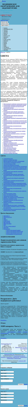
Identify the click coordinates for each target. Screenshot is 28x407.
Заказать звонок (4, 23)
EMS (4, 218)
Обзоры (5, 34)
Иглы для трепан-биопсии (9, 148)
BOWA (5, 42)
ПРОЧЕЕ (5, 50)
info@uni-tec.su (8, 351)
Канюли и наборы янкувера (10, 160)
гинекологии (9, 357)
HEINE (5, 43)
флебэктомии (17, 358)
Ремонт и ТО (6, 35)
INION (5, 38)
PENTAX (5, 40)
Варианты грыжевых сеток (10, 142)
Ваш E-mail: (4, 373)
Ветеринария (6, 229)
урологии (3, 357)
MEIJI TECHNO (7, 223)
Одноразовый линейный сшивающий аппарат (14, 105)
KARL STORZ (7, 39)
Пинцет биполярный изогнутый (14, 232)
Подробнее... (4, 320)
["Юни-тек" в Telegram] (20, 348)
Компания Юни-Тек (6, 343)
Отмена (25, 384)
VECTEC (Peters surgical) (9, 226)
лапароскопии (23, 357)
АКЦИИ (5, 31)
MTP (4, 225)
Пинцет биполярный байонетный (14, 231)
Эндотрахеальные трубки (9, 149)
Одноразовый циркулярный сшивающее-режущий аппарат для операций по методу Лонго (13, 113)
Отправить (21, 384)
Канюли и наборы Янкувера (10, 153)
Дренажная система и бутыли (10, 145)
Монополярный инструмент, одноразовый (13, 161)
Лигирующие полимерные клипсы (12, 162)
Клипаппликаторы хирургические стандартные (15, 122)
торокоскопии (10, 358)
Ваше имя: (4, 370)
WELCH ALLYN (7, 217)
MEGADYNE (6, 222)
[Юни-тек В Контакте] (25, 351)
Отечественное (7, 48)
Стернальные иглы (8, 146)
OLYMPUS (6, 47)
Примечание (4, 400)
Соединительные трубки (9, 151)
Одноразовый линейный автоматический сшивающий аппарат (13, 107)
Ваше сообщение (5, 378)
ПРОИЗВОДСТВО (8, 29)
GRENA (5, 219)
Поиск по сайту (4, 20)
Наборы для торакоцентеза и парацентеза (13, 144)
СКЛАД (5, 30)
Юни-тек (3, 52)
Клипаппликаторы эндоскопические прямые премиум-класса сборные (14, 131)
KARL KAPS (6, 221)
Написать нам (4, 22)
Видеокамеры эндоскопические (14, 234)
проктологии (16, 357)
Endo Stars (5, 227)
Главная (5, 28)
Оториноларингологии (19, 355)
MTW (4, 44)
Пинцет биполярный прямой (13, 230)
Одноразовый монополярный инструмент (13, 136)
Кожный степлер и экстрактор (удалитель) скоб (15, 120)
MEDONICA (6, 216)
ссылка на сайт (22, 360)
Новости (5, 33)
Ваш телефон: (4, 394)
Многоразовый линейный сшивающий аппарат (15, 104)
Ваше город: (4, 376)
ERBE (4, 46)
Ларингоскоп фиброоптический (11, 150)
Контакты (5, 37)
